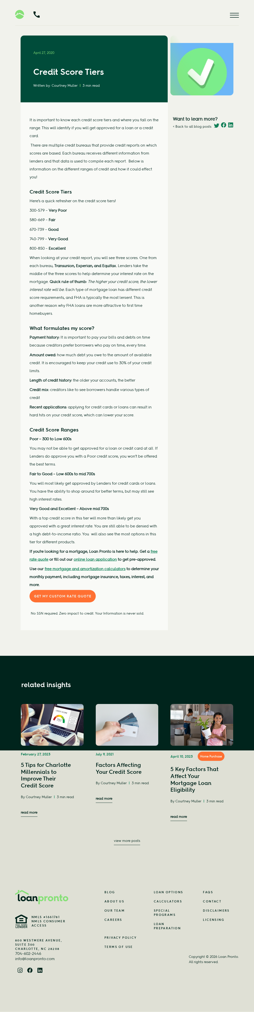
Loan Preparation (167, 926)
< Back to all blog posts (192, 126)
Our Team (114, 910)
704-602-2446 (28, 953)
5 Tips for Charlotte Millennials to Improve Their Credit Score (46, 775)
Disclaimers (216, 910)
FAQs (208, 892)
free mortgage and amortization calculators (85, 568)
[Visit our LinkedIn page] (40, 971)
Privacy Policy (120, 937)
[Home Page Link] (42, 897)
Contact (212, 901)
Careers (113, 920)
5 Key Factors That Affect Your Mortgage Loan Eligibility (194, 779)
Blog (109, 892)
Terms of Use (118, 947)
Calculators (168, 901)
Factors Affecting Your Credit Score (119, 768)
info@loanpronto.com (35, 958)
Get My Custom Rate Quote (62, 596)
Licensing (213, 920)
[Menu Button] (234, 15)
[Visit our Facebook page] (30, 971)
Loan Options (168, 892)
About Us (114, 901)
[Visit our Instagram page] (20, 971)
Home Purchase (211, 756)
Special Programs (165, 912)
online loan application (95, 559)
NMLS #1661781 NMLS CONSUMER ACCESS (48, 921)
